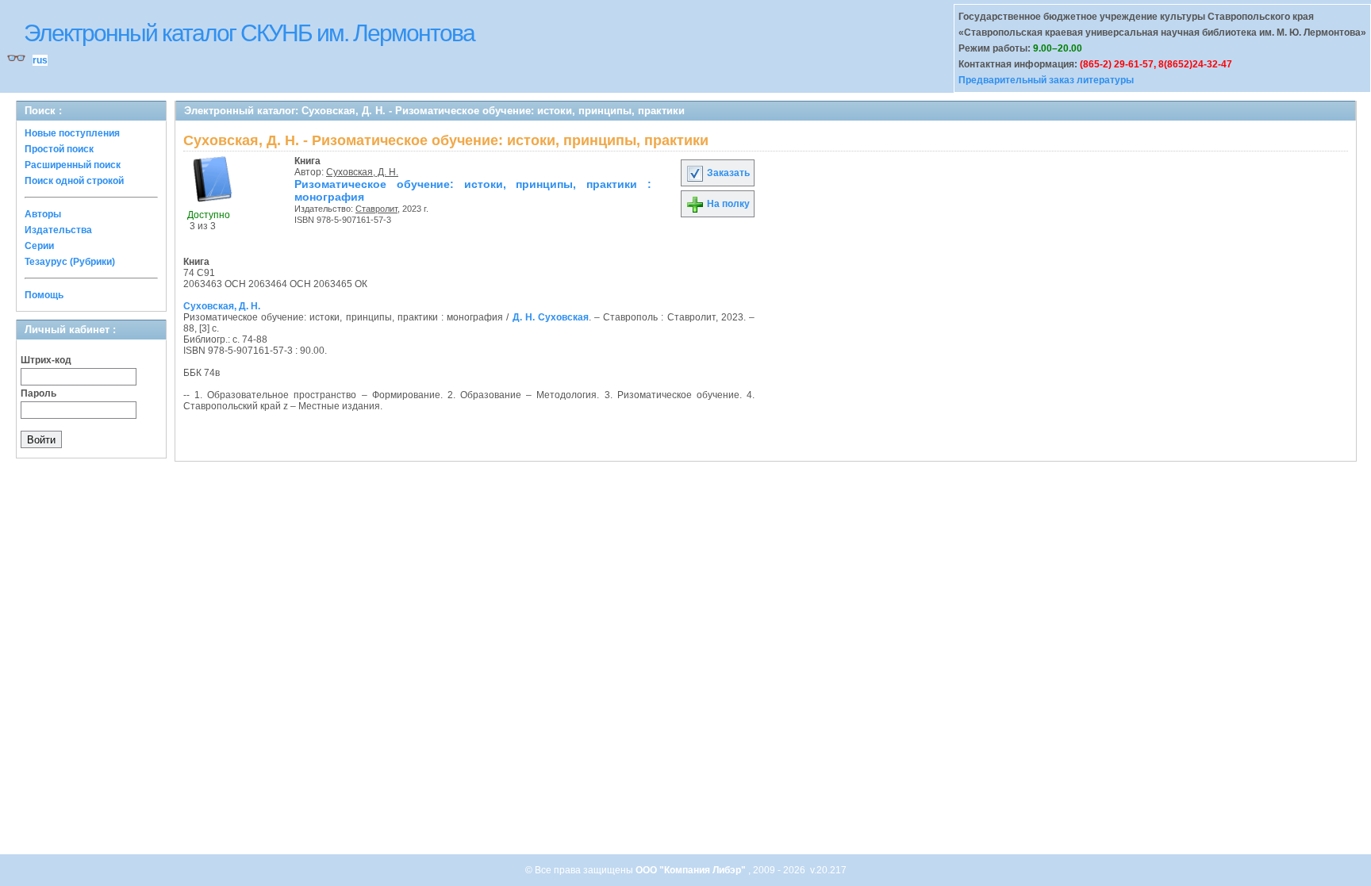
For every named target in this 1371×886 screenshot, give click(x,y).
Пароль (38, 393)
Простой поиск (59, 149)
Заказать (727, 172)
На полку (727, 203)
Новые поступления (72, 133)
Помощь (44, 295)
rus (40, 60)
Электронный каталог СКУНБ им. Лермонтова (249, 33)
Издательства (58, 230)
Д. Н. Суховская (551, 317)
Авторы (43, 214)
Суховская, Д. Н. (362, 172)
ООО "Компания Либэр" (692, 870)
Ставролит (376, 208)
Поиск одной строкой (74, 180)
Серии (39, 245)
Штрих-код (46, 360)
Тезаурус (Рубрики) (70, 261)
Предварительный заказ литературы (1046, 80)
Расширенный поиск (73, 165)
